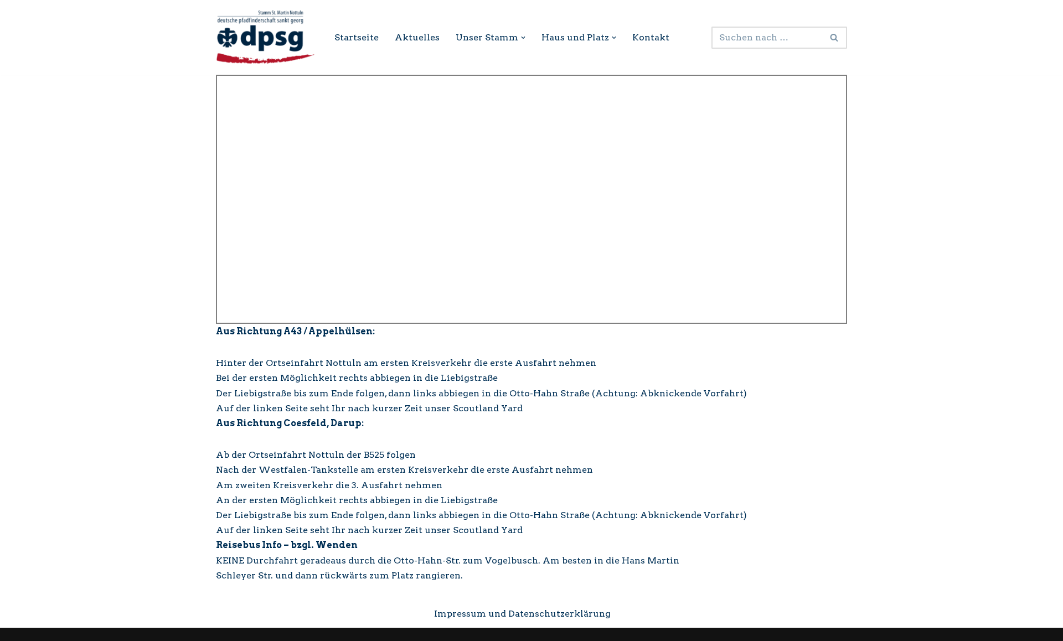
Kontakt (650, 37)
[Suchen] (834, 38)
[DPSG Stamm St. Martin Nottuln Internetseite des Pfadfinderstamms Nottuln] (266, 37)
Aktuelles (417, 37)
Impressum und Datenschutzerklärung (522, 613)
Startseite (356, 37)
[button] (523, 37)
